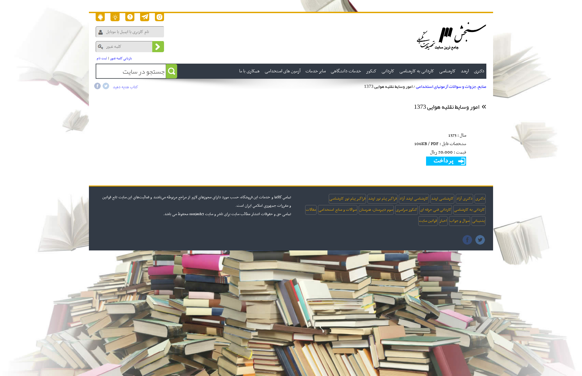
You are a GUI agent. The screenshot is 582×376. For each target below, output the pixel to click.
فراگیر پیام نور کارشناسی (347, 198)
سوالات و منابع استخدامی (338, 209)
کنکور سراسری (406, 209)
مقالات (311, 209)
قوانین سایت (428, 220)
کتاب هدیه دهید (125, 87)
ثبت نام (102, 58)
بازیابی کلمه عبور (121, 58)
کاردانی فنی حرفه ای (435, 209)
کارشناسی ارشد (442, 198)
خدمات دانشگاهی (346, 71)
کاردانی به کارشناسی (469, 209)
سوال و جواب (460, 220)
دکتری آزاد (464, 198)
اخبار (443, 220)
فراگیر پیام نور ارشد (382, 198)
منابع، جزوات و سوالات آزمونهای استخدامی (451, 86)
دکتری (480, 198)
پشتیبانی (478, 220)
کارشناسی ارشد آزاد (413, 198)
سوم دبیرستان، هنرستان (376, 209)
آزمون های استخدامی (282, 71)
